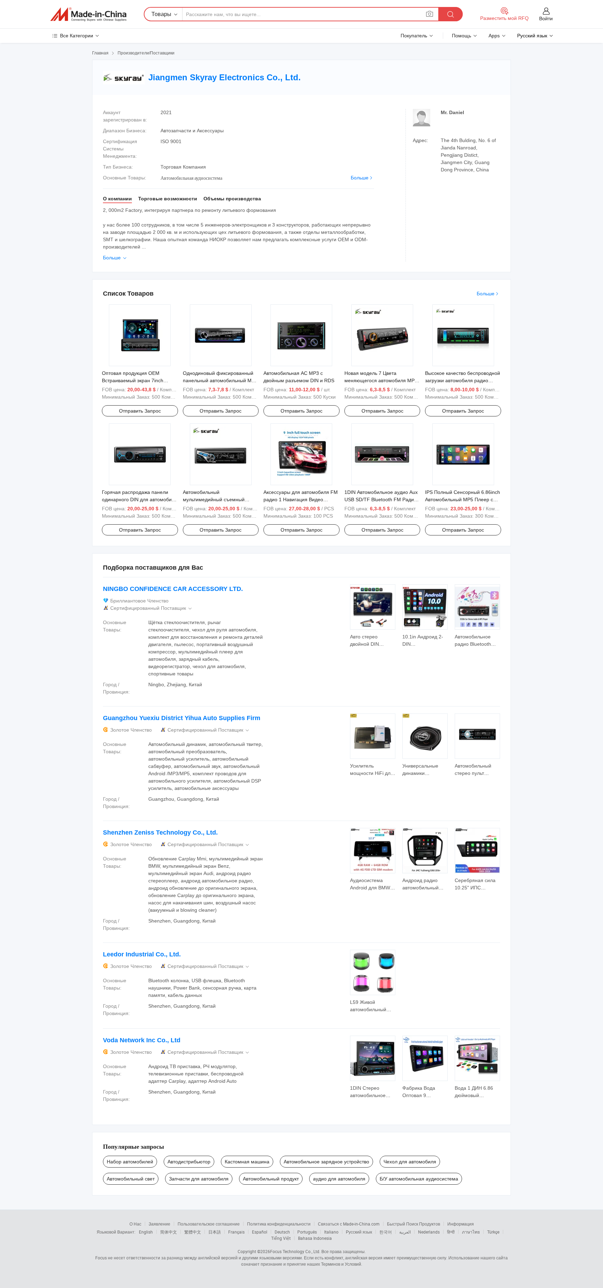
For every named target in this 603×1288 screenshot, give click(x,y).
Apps (494, 35)
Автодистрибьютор (189, 1161)
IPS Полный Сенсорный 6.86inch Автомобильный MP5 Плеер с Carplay (462, 499)
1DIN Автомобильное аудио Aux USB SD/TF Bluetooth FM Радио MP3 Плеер (381, 499)
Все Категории (76, 35)
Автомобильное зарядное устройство (326, 1161)
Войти (546, 18)
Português (307, 1232)
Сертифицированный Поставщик (151, 608)
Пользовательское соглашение (209, 1224)
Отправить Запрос (140, 411)
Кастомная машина (247, 1161)
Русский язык (359, 1232)
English (146, 1232)
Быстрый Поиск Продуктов (413, 1224)
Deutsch (282, 1232)
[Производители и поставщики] (88, 14)
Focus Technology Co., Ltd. (295, 1251)
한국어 (385, 1232)
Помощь (461, 35)
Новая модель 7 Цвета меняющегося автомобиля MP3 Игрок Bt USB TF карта (380, 380)
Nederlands (429, 1232)
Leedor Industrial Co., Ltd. (142, 954)
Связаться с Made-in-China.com (349, 1224)
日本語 (214, 1232)
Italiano (331, 1232)
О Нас (135, 1224)
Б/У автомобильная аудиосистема (419, 1179)
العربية (405, 1232)
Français (236, 1232)
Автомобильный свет (131, 1179)
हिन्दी (451, 1232)
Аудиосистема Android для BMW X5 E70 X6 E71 (370, 888)
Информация (460, 1224)
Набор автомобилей (130, 1161)
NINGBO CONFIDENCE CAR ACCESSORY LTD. (173, 588)
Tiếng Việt (281, 1238)
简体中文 (168, 1232)
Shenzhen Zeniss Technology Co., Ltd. (160, 832)
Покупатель (414, 35)
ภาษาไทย (471, 1232)
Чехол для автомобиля (410, 1161)
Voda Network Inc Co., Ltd (141, 1040)
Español (259, 1232)
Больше (359, 177)
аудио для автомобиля (339, 1179)
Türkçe (493, 1232)
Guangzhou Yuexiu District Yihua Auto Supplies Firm (181, 718)
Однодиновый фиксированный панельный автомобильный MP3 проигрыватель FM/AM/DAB (220, 380)
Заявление (159, 1224)
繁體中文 (192, 1232)
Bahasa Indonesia (315, 1238)
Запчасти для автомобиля (199, 1179)
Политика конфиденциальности (279, 1224)
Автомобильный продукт (271, 1179)
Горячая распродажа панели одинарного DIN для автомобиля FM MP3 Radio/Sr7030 (139, 499)
